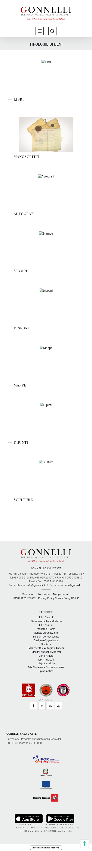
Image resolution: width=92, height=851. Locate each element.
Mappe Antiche (46, 663)
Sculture (23, 499)
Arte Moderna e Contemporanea (46, 667)
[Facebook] (33, 706)
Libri (19, 99)
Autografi (24, 213)
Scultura (46, 644)
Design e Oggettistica (46, 640)
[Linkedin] (50, 706)
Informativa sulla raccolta (46, 847)
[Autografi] (46, 191)
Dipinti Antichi (46, 671)
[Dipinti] (46, 420)
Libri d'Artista (46, 655)
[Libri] (46, 77)
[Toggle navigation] (40, 31)
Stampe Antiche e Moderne (46, 621)
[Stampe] (46, 248)
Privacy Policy (46, 598)
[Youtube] (58, 706)
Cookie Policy (63, 598)
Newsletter (44, 594)
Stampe (21, 270)
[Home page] (46, 12)
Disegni (21, 328)
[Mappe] (46, 363)
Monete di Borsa (46, 628)
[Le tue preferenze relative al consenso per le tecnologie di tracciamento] (84, 843)
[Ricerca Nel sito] (52, 31)
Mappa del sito (61, 594)
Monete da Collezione (46, 632)
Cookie (75, 598)
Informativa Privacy (24, 598)
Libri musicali (46, 659)
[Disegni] (46, 305)
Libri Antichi (46, 617)
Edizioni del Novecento (46, 636)
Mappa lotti (28, 594)
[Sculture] (46, 477)
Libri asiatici (46, 625)
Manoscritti (27, 156)
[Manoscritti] (46, 134)
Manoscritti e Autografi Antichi (46, 648)
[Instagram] (42, 706)
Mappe (20, 385)
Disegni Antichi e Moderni (46, 652)
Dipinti (21, 442)
